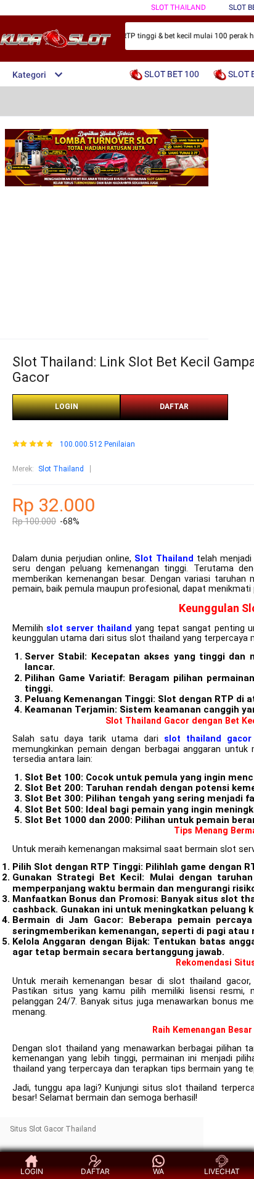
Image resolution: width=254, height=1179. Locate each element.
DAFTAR (174, 406)
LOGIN (66, 406)
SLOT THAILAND (178, 7)
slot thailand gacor (208, 739)
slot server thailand (89, 628)
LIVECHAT (222, 1171)
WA (158, 1171)
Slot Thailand (61, 469)
